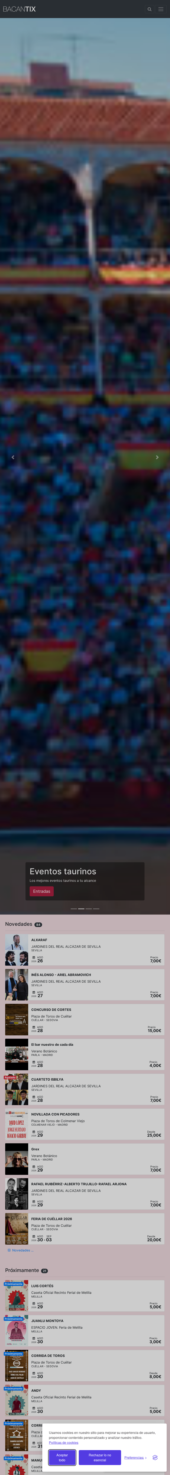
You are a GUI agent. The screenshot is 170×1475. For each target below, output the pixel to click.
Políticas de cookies (63, 1442)
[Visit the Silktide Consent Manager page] (155, 1458)
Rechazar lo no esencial (100, 1457)
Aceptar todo (62, 1457)
